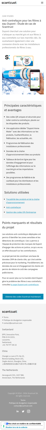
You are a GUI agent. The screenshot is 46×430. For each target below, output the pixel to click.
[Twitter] (23, 411)
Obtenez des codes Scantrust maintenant (23, 296)
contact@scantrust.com (13, 323)
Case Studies (7, 16)
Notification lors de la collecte (15, 427)
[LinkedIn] (17, 411)
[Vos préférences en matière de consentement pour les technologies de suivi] (4, 426)
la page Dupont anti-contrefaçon (25, 284)
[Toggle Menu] (42, 2)
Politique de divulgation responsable (18, 320)
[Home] (9, 3)
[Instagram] (28, 411)
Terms (6, 317)
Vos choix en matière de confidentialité (24, 424)
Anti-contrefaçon (13, 207)
